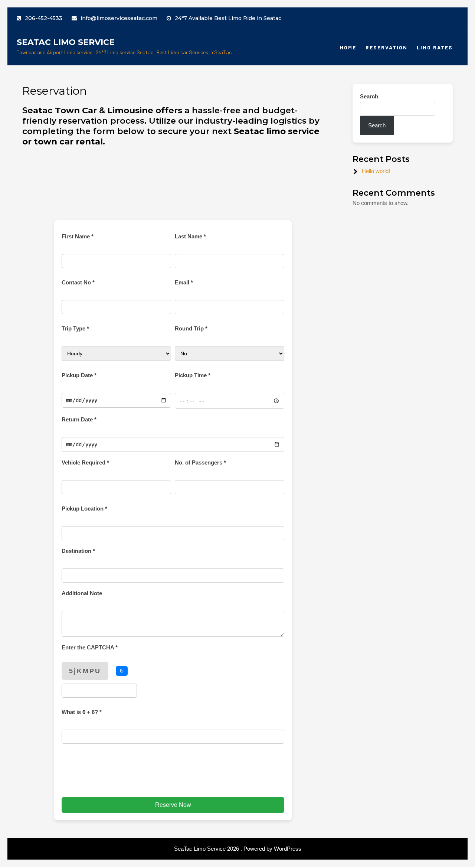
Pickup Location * (84, 508)
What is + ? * (82, 712)
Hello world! (376, 171)
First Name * (78, 236)
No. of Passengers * (200, 462)
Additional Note (82, 593)
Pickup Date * (79, 375)
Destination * (78, 551)
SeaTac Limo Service (66, 42)
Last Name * (190, 236)
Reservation (386, 47)
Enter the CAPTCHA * (90, 647)
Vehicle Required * (85, 462)
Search (369, 96)
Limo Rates (435, 47)
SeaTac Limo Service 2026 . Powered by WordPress (237, 848)
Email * (184, 282)
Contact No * (78, 282)
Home (348, 47)
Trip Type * (75, 328)
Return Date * (79, 419)
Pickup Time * (192, 375)
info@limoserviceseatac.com (119, 18)
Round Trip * (191, 328)
